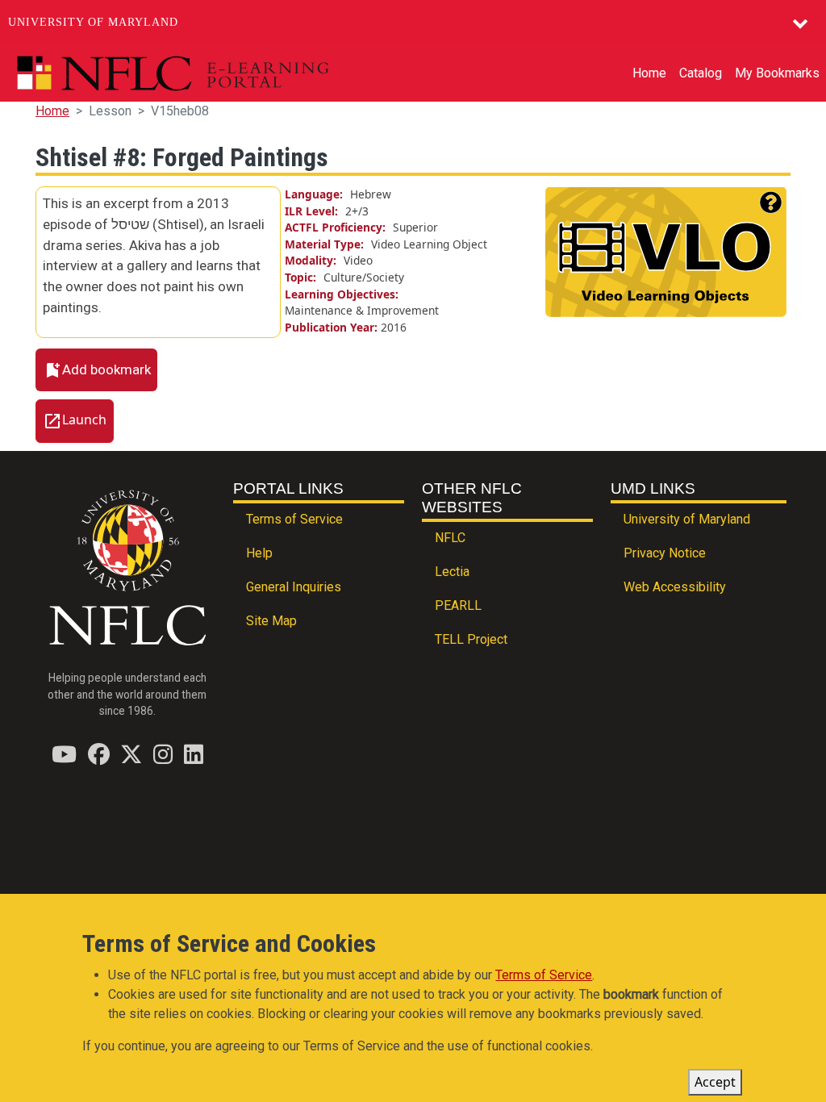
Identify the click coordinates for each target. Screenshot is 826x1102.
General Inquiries (293, 587)
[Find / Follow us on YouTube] (64, 754)
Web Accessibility (675, 587)
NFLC (450, 537)
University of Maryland (93, 22)
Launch (84, 420)
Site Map (271, 620)
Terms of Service (294, 519)
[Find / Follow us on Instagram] (163, 754)
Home (649, 73)
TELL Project (471, 639)
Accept (715, 1082)
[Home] (210, 73)
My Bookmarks (777, 73)
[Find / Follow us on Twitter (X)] (131, 754)
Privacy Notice (665, 553)
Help (259, 553)
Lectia (452, 571)
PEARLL (458, 605)
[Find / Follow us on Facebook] (99, 754)
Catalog (700, 73)
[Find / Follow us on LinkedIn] (193, 754)
